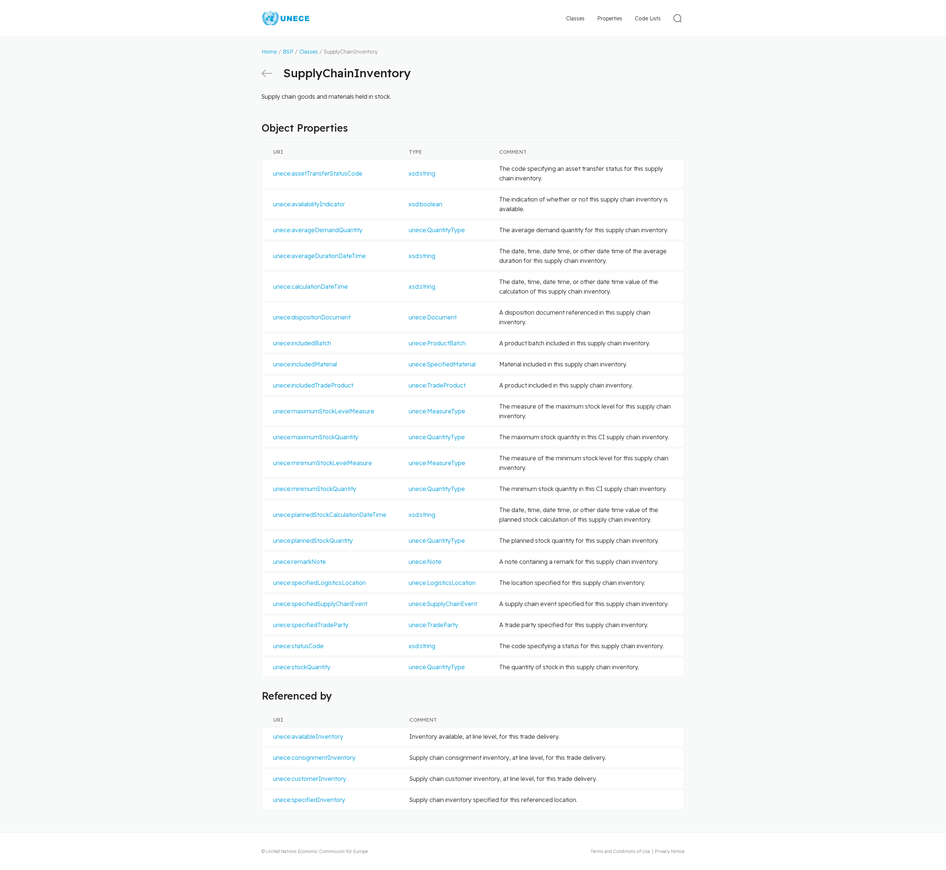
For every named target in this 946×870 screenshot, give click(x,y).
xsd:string (422, 173)
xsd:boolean (425, 204)
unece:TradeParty (433, 625)
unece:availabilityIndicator (309, 204)
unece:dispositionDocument (312, 317)
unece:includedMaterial (305, 364)
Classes (575, 18)
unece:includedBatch (302, 343)
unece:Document (433, 317)
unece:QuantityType (437, 230)
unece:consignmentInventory (314, 757)
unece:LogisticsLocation (442, 582)
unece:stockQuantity (301, 667)
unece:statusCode (298, 646)
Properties (609, 18)
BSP (288, 51)
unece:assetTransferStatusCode (318, 173)
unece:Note (425, 561)
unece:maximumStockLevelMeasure (323, 411)
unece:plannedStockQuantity (313, 540)
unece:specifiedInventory (309, 799)
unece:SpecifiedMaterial (442, 364)
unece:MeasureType (437, 411)
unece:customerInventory (309, 778)
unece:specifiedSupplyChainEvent (320, 603)
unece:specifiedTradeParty (310, 625)
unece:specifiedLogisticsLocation (319, 582)
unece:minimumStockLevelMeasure (322, 463)
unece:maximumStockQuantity (315, 437)
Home (269, 51)
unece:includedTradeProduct (313, 385)
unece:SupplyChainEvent (443, 603)
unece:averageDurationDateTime (319, 256)
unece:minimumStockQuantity (314, 488)
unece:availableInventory (308, 736)
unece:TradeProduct (437, 385)
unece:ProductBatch (437, 343)
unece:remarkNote (299, 561)
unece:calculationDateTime (310, 286)
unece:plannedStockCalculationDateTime (330, 514)
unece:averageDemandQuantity (318, 230)
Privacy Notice (669, 851)
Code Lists (648, 18)
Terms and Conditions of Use (620, 851)
